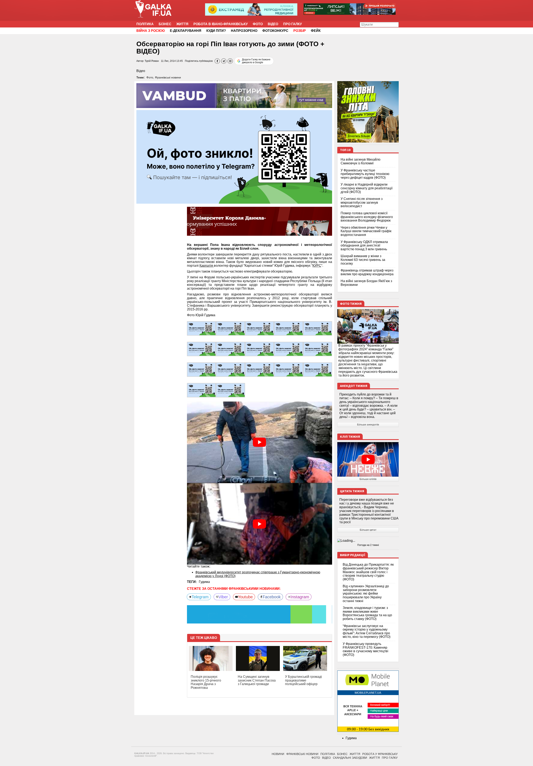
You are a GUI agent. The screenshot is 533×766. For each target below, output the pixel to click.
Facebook (272, 597)
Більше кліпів (368, 479)
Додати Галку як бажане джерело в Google (256, 61)
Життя (182, 24)
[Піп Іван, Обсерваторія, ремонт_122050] (317, 349)
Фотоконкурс (275, 30)
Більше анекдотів (368, 424)
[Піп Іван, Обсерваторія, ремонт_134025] (288, 369)
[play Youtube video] (259, 442)
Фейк (316, 30)
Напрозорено (244, 30)
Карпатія (206, 265)
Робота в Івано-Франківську (220, 24)
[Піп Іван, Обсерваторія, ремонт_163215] (201, 390)
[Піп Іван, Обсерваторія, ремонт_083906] (288, 328)
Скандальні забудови (350, 757)
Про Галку (292, 24)
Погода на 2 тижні (368, 545)
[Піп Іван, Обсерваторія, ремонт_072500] (201, 328)
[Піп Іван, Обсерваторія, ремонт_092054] (259, 349)
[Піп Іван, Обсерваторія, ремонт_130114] (259, 369)
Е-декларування (185, 30)
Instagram (299, 597)
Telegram (200, 597)
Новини (278, 754)
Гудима (204, 582)
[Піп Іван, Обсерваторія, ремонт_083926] (317, 328)
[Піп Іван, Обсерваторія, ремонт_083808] (230, 328)
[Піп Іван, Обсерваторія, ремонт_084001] (201, 349)
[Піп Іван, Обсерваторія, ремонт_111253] (288, 349)
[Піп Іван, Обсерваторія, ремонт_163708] (230, 390)
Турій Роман (152, 60)
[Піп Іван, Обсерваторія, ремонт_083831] (259, 328)
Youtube (245, 597)
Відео (273, 24)
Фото (258, 24)
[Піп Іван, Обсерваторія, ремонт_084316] (230, 349)
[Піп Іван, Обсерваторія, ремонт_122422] (230, 369)
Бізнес (165, 24)
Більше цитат (368, 529)
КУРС (317, 265)
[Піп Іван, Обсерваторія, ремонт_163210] (317, 369)
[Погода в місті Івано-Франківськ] (368, 541)
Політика (145, 24)
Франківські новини (168, 77)
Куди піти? (216, 30)
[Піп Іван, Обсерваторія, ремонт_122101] (201, 369)
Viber (223, 597)
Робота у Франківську (380, 754)
